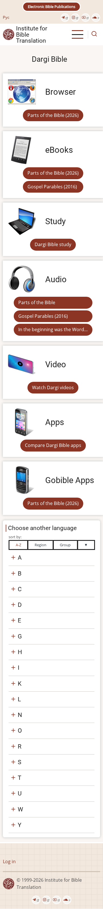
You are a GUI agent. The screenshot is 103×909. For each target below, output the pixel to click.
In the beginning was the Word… (53, 329)
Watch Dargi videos (53, 387)
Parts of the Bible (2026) (53, 115)
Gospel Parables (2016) (52, 187)
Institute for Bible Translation (31, 34)
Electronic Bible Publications (51, 6)
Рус (6, 17)
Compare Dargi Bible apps (53, 445)
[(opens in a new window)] (65, 17)
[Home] (8, 34)
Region (40, 544)
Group (65, 544)
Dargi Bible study (53, 244)
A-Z (18, 544)
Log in (9, 861)
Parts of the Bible (36, 302)
